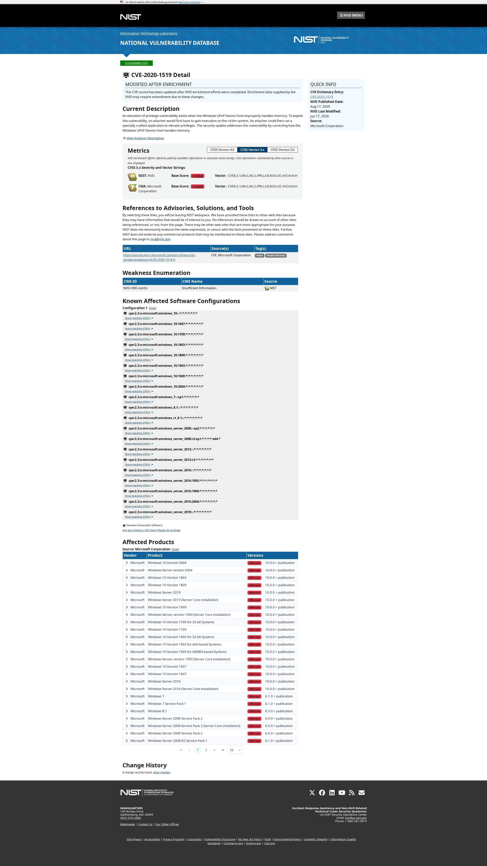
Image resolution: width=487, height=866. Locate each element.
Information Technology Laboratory (148, 33)
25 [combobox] (231, 750)
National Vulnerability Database (169, 42)
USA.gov (269, 843)
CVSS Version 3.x (252, 150)
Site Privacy (134, 839)
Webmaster (127, 824)
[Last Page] (223, 750)
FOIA (268, 839)
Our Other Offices (167, 824)
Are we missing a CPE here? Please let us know (151, 530)
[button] (351, 15)
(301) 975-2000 (130, 818)
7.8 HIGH (197, 176)
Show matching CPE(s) (138, 318)
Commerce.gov (233, 843)
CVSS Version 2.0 (282, 150)
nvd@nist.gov (160, 239)
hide (152, 308)
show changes (161, 772)
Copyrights (194, 839)
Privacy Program (173, 839)
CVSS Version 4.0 (222, 150)
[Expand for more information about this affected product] (127, 562)
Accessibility (152, 839)
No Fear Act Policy (250, 839)
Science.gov (253, 843)
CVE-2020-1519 (321, 96)
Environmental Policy (287, 839)
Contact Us (145, 824)
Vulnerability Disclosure (220, 839)
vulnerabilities (136, 63)
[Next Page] (214, 750)
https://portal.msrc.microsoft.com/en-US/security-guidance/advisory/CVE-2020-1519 (159, 257)
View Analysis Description (145, 138)
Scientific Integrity (315, 839)
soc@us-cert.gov (356, 818)
